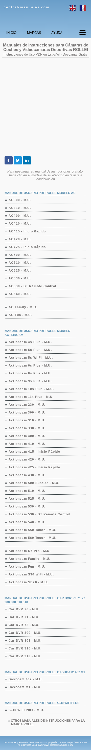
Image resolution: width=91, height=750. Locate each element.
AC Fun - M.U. (20, 315)
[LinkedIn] (27, 160)
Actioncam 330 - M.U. (27, 428)
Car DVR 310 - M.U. (25, 648)
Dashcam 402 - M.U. (26, 679)
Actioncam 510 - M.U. (27, 491)
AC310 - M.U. (20, 208)
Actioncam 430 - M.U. (27, 475)
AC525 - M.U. (20, 270)
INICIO (11, 33)
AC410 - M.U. (20, 223)
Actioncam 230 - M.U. (27, 404)
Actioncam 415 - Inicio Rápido (34, 451)
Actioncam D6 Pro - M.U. (30, 551)
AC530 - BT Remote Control (32, 286)
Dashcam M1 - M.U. (25, 687)
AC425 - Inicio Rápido (27, 247)
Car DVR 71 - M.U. (24, 617)
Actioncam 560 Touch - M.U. (32, 538)
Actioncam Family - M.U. (30, 559)
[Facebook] (9, 160)
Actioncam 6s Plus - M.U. (30, 365)
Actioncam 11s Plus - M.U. (31, 397)
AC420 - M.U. (20, 239)
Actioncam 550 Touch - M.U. (32, 530)
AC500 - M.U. (20, 255)
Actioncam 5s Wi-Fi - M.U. (31, 357)
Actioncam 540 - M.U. (27, 522)
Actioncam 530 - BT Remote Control (40, 514)
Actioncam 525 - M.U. (27, 498)
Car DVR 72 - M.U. (24, 625)
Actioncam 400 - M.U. (27, 436)
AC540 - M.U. (20, 294)
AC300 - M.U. (20, 200)
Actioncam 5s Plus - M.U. (30, 350)
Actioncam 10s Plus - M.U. (31, 389)
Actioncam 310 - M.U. (27, 420)
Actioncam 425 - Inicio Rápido (34, 467)
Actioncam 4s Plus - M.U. (30, 342)
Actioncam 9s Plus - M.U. (30, 381)
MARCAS (34, 33)
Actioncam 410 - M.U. (27, 444)
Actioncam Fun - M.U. (27, 566)
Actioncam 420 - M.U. (27, 459)
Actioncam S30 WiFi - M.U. (31, 574)
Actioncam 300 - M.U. (27, 412)
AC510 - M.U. (20, 262)
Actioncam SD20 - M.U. (28, 582)
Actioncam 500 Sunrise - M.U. (34, 483)
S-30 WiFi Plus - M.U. (26, 710)
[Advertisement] (45, 107)
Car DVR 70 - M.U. (24, 609)
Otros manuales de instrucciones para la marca (48, 722)
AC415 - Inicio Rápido (27, 231)
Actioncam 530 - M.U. (27, 506)
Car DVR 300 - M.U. (25, 633)
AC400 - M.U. (20, 215)
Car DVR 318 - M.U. (25, 656)
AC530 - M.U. (20, 278)
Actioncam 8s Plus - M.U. (30, 373)
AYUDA (56, 33)
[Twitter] (18, 160)
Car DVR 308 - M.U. (25, 640)
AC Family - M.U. (23, 307)
